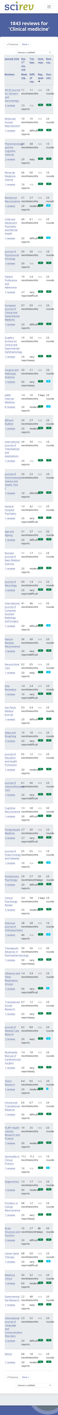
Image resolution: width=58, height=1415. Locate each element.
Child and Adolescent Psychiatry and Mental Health (11, 226)
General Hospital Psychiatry (10, 510)
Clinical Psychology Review (11, 901)
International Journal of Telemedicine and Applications (12, 449)
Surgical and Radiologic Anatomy (11, 373)
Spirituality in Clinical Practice (12, 1160)
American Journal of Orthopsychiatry (14, 926)
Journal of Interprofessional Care (14, 786)
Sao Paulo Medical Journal (10, 711)
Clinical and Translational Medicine (12, 1106)
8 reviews (10, 407)
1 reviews (10, 130)
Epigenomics (12, 1181)
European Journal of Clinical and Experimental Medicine (12, 312)
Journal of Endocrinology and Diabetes (13, 855)
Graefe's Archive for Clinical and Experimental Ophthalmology (13, 345)
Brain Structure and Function (12, 1232)
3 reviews (10, 105)
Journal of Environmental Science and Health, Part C (13, 481)
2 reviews (10, 159)
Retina (8, 1354)
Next (25, 44)
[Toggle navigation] (49, 7)
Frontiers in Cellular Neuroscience (12, 1207)
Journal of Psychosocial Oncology (12, 255)
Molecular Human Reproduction (12, 122)
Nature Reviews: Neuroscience (12, 643)
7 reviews (10, 292)
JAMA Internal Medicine (10, 398)
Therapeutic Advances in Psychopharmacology (17, 952)
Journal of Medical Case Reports (12, 1031)
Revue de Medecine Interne (10, 176)
